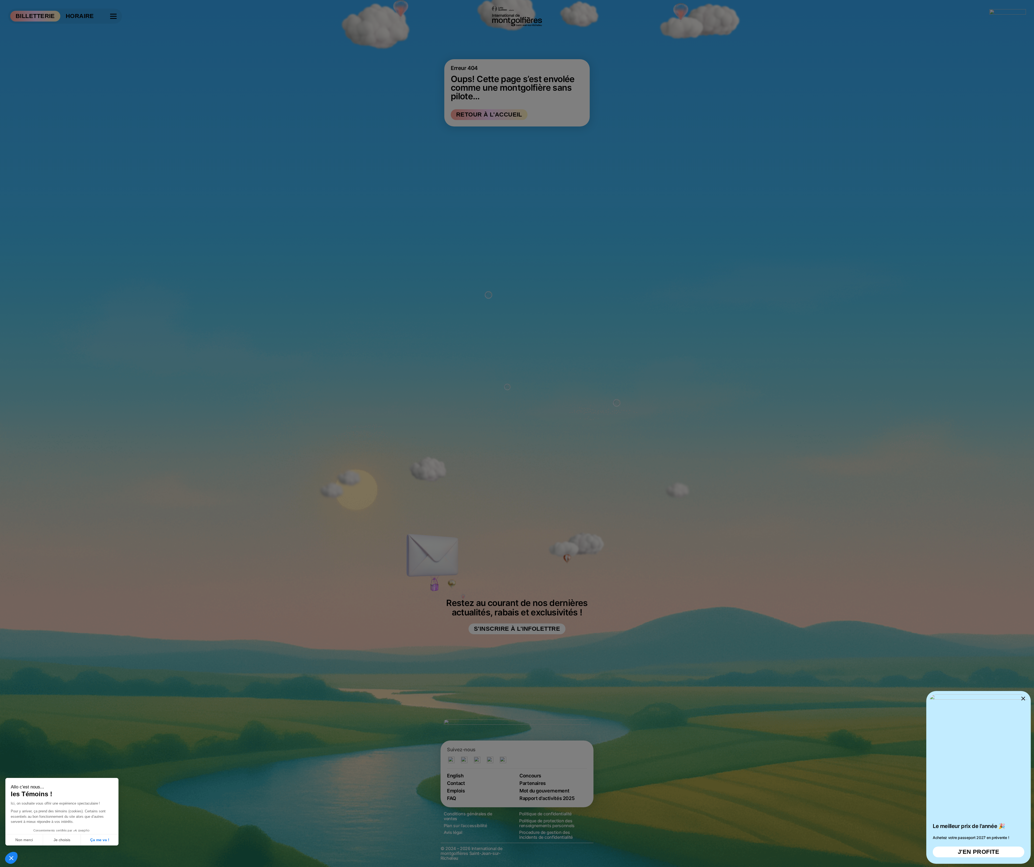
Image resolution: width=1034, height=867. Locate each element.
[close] (517, 433)
